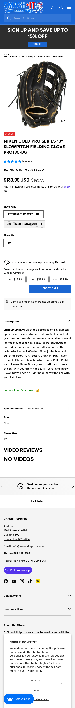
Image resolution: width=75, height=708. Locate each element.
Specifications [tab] (13, 408)
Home (6, 54)
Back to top (37, 501)
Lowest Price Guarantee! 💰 (22, 390)
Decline (35, 690)
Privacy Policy (33, 670)
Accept (35, 680)
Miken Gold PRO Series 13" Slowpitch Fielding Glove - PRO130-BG (33, 56)
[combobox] (37, 18)
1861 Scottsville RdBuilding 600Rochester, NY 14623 (17, 534)
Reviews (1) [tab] (35, 408)
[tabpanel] (37, 428)
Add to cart (50, 288)
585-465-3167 (21, 553)
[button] (13, 161)
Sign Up (37, 44)
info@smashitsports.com (28, 546)
